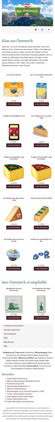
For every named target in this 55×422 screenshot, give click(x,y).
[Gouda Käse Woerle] (14, 89)
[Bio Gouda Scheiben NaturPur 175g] (41, 91)
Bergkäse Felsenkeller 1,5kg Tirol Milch (14, 158)
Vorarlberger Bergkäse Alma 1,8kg (13, 199)
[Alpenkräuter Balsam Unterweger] (14, 304)
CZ (50, 3)
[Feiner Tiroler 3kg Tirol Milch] (41, 214)
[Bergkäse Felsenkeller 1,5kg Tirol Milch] (14, 173)
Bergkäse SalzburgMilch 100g (14, 116)
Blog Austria (9, 342)
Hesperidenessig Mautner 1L (18, 386)
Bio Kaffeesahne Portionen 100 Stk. (14, 240)
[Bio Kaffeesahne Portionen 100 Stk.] (14, 255)
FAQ (5, 346)
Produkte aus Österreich (13, 326)
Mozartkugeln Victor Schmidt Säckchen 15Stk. (25, 391)
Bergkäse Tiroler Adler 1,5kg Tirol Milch (41, 158)
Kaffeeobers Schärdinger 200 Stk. (41, 240)
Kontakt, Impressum (12, 330)
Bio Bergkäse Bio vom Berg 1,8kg (41, 117)
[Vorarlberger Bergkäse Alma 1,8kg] (14, 214)
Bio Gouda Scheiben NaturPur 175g (41, 76)
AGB (5, 338)
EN (46, 3)
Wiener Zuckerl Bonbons (17, 389)
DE (43, 3)
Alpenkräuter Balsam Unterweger (13, 289)
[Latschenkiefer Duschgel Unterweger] (41, 304)
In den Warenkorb (14, 104)
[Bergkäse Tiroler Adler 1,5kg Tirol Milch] (41, 173)
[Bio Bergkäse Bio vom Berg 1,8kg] (41, 130)
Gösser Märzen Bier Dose (17, 379)
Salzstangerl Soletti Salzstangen (20, 396)
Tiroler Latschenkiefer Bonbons (19, 394)
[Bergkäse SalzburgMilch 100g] (14, 132)
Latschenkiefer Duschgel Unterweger (41, 289)
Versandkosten (10, 334)
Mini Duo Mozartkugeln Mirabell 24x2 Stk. (23, 381)
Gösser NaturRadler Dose (17, 399)
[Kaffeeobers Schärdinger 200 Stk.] (41, 255)
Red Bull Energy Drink (15, 384)
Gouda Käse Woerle (14, 75)
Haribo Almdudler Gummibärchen (20, 402)
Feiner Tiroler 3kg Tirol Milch (41, 198)
